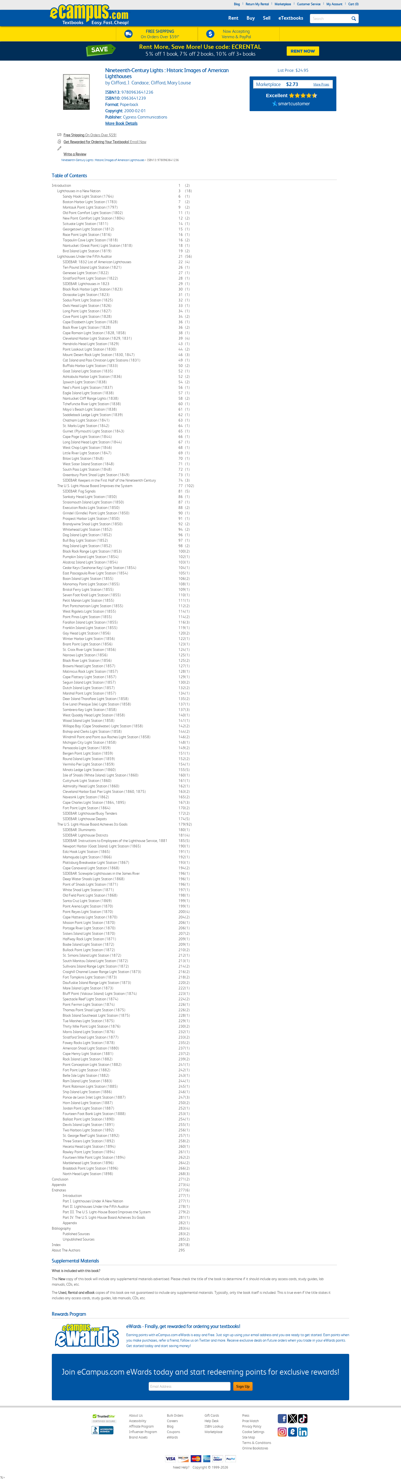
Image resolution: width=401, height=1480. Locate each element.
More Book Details (121, 123)
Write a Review (75, 154)
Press (245, 1415)
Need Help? (181, 1467)
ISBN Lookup (214, 1426)
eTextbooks (291, 18)
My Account (334, 4)
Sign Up (243, 1386)
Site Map (248, 1437)
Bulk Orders (175, 1415)
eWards (172, 1437)
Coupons (173, 1432)
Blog (237, 4)
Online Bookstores (255, 1448)
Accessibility (137, 1421)
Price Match (250, 1421)
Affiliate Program (141, 1426)
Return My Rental (257, 4)
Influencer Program (143, 1432)
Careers (172, 1421)
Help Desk (212, 1421)
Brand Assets (138, 1437)
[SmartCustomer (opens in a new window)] (291, 104)
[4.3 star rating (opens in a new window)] (303, 95)
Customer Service (309, 4)
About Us (136, 1415)
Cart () (353, 4)
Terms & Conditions (256, 1443)
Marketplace (283, 4)
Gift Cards (212, 1415)
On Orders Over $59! (90, 135)
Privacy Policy (251, 1426)
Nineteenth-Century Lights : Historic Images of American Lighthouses (102, 160)
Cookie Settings (253, 1432)
